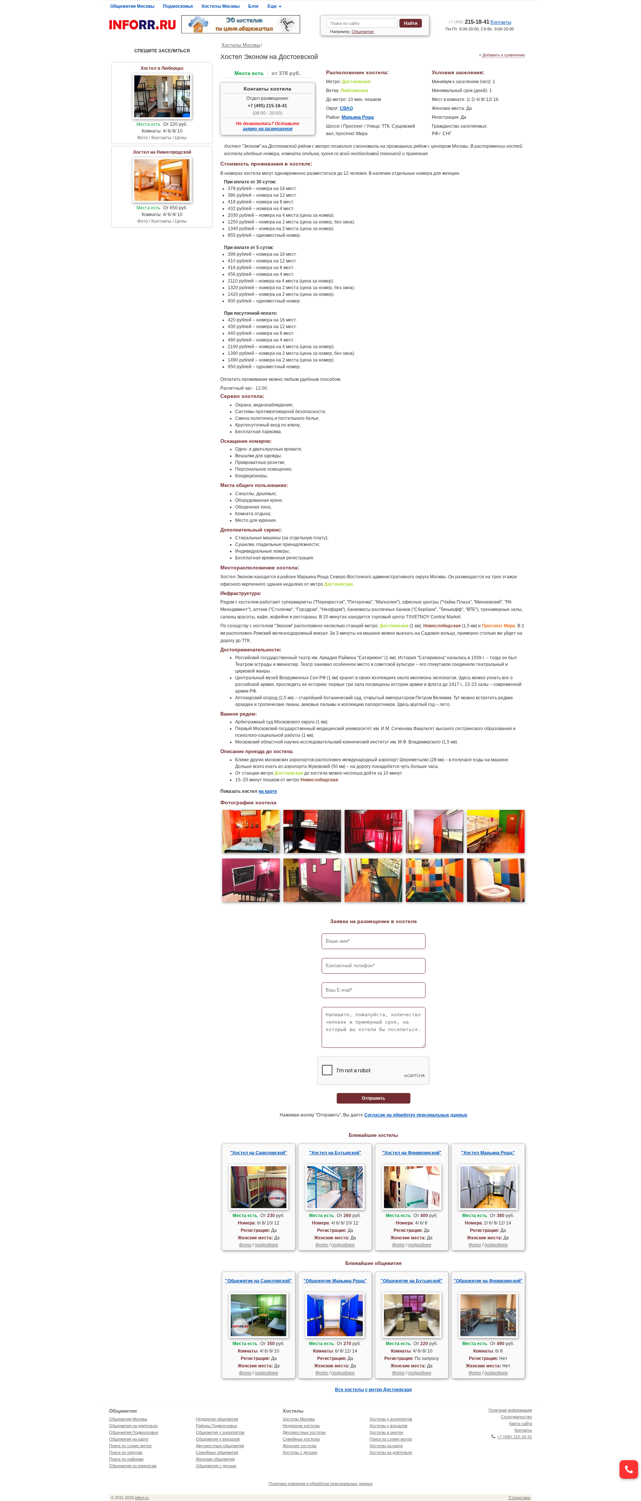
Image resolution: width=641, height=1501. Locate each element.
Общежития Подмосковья (133, 1432)
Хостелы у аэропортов (390, 1419)
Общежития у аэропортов (220, 1432)
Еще (272, 6)
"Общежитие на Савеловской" (258, 1280)
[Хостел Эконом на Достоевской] (251, 832)
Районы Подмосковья (216, 1425)
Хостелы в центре (386, 1432)
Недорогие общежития (217, 1419)
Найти (410, 23)
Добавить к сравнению (503, 55)
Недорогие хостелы (301, 1425)
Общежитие (363, 31)
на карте (268, 791)
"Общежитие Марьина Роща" (335, 1280)
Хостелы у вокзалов (388, 1425)
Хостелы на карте (386, 1445)
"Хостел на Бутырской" (335, 1152)
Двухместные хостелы (304, 1432)
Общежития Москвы (132, 6)
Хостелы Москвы (220, 6)
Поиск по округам (125, 1452)
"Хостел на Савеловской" (258, 1152)
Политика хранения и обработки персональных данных (321, 1483)
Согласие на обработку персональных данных (415, 1115)
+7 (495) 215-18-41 (267, 105)
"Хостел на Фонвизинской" (411, 1152)
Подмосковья (178, 6)
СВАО (346, 108)
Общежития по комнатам (133, 1466)
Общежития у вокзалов (218, 1439)
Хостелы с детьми (300, 1452)
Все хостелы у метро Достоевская (373, 1389)
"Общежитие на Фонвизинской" (488, 1280)
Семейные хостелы (301, 1439)
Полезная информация (510, 1410)
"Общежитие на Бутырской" (412, 1280)
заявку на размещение (268, 128)
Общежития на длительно (133, 1425)
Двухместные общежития (220, 1445)
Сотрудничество (516, 1417)
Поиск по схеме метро (130, 1445)
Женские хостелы (299, 1445)
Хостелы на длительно (390, 1452)
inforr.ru (142, 1497)
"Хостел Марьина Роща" (488, 1152)
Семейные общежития (217, 1452)
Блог (253, 6)
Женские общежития (215, 1459)
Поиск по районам (126, 1459)
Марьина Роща (358, 117)
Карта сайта (520, 1423)
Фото (245, 1244)
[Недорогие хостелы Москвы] (248, 24)
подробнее (266, 1244)
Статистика (519, 1497)
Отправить (373, 1098)
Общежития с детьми (216, 1466)
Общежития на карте (128, 1439)
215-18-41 (468, 22)
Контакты (500, 22)
